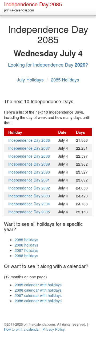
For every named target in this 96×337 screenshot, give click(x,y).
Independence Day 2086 (29, 140)
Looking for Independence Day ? (48, 64)
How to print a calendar (21, 329)
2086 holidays (26, 245)
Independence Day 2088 (29, 156)
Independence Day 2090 (29, 172)
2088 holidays (26, 255)
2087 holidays (26, 250)
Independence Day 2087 (29, 148)
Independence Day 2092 (29, 188)
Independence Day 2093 (29, 195)
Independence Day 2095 (29, 211)
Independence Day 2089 (29, 164)
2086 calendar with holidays (38, 290)
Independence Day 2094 (29, 203)
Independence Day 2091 (29, 180)
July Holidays (31, 79)
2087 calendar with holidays (38, 295)
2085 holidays (26, 239)
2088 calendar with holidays (38, 300)
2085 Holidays (65, 79)
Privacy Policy (53, 329)
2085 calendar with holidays (38, 284)
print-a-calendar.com (19, 10)
